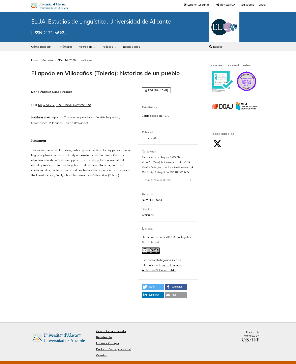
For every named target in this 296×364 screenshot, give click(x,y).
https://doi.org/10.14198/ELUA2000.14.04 (64, 105)
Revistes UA (227, 4)
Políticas (108, 46)
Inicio (34, 60)
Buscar (217, 46)
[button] (153, 287)
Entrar (262, 4)
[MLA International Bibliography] (246, 116)
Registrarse (247, 4)
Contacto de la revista (111, 331)
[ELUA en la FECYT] (222, 91)
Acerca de (86, 46)
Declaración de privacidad (113, 349)
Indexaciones (131, 46)
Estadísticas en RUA (155, 116)
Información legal (107, 343)
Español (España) (198, 4)
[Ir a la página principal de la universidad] (50, 7)
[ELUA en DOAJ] (222, 116)
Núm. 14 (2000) (67, 60)
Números (66, 46)
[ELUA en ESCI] (246, 91)
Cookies (101, 355)
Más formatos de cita (158, 180)
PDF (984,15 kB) (157, 90)
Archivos (47, 60)
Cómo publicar (41, 46)
